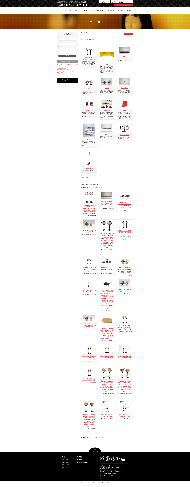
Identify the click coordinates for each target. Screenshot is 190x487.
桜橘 (89, 89)
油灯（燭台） (124, 88)
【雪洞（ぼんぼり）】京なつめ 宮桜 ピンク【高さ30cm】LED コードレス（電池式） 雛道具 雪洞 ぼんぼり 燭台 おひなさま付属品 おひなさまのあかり (89, 209)
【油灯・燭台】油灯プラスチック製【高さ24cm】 (124, 415)
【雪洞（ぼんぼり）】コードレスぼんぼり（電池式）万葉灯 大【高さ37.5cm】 (124, 327)
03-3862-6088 (112, 460)
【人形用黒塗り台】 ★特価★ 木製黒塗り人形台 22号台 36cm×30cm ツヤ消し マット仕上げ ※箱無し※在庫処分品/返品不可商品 (107, 297)
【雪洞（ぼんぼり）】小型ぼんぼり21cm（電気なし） (124, 232)
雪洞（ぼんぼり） (89, 57)
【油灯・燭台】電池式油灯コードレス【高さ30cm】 (89, 379)
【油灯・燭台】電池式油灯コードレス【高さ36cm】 (89, 356)
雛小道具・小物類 (124, 135)
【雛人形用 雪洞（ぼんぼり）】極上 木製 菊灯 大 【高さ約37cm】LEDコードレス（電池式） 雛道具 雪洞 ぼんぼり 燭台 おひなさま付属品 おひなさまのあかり (89, 420)
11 (102, 187)
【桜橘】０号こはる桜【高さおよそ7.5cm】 (89, 231)
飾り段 (89, 139)
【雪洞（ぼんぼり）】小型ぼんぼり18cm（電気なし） (89, 269)
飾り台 (124, 56)
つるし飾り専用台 (89, 168)
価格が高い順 (95, 184)
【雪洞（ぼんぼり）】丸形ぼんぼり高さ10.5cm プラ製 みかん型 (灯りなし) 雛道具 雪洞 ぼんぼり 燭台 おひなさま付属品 (107, 240)
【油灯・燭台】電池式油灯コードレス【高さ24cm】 (124, 356)
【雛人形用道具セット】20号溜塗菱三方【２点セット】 (107, 269)
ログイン (129, 33)
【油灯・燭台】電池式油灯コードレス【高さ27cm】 (107, 356)
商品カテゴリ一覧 (84, 39)
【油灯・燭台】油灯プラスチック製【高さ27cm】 (107, 415)
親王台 (107, 134)
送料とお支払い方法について (127, 36)
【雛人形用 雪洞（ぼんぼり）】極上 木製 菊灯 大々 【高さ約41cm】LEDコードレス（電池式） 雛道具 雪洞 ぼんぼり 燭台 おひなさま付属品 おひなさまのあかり (124, 386)
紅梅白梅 (107, 88)
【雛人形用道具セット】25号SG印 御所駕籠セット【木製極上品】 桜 (124, 204)
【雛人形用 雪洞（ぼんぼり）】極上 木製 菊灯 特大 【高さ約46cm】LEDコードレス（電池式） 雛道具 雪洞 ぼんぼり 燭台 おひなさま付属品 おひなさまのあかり (106, 386)
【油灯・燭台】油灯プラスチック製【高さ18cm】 (89, 291)
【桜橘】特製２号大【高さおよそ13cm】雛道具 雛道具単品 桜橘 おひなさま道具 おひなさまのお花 (124, 270)
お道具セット (107, 110)
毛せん (124, 110)
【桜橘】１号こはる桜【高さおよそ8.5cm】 (89, 325)
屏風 (107, 64)
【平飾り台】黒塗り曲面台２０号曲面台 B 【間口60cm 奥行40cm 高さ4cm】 (107, 204)
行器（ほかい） (89, 110)
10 (101, 187)
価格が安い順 (89, 184)
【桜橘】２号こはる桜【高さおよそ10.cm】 (124, 290)
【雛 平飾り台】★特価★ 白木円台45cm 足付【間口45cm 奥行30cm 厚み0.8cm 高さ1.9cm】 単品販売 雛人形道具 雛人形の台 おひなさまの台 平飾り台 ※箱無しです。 (107, 333)
